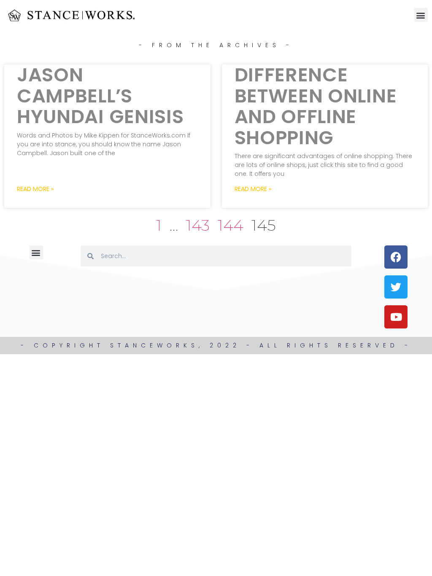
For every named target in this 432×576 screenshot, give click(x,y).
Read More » (35, 189)
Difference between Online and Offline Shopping (316, 106)
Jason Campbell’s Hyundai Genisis (100, 96)
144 (230, 224)
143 (198, 224)
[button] (421, 15)
